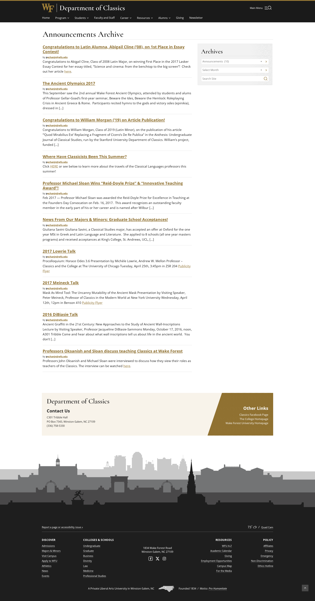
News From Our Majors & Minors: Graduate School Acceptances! (105, 219)
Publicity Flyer (92, 303)
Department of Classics (92, 7)
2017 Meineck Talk (61, 282)
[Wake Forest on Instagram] (164, 559)
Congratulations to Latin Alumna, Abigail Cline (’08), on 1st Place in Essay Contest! (114, 49)
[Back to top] (305, 588)
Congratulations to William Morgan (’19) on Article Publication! (104, 120)
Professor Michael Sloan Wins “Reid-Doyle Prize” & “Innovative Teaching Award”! (113, 185)
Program (60, 18)
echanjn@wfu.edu (57, 57)
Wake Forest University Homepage (247, 423)
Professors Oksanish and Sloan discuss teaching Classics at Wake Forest (113, 351)
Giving (180, 18)
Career (124, 18)
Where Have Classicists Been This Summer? (85, 156)
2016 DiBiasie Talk (60, 314)
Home (46, 18)
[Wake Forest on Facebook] (150, 559)
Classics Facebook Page (253, 415)
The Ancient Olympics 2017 (69, 83)
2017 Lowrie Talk (59, 251)
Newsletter (196, 18)
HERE (54, 166)
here (67, 71)
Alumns (163, 18)
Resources (143, 18)
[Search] (265, 78)
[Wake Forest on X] (157, 559)
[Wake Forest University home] (48, 8)
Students (80, 18)
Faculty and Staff (104, 18)
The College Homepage (254, 419)
